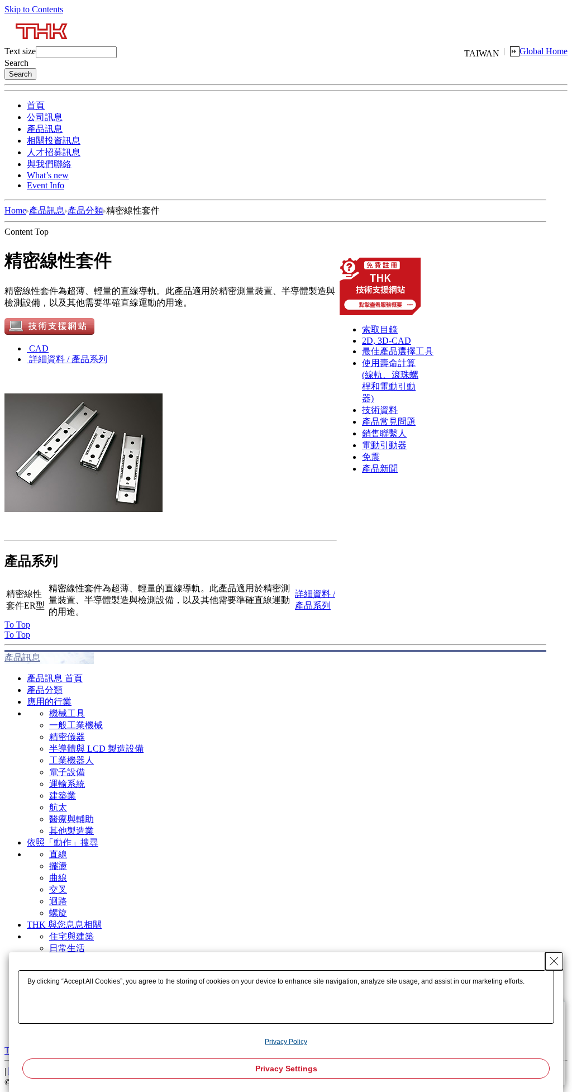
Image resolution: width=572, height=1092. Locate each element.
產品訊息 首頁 (55, 678)
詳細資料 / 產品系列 (68, 359)
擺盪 (58, 866)
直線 (58, 854)
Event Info (45, 185)
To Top (17, 624)
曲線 (58, 877)
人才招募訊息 (53, 152)
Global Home (543, 51)
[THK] (42, 43)
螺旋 (58, 913)
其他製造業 (71, 830)
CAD (39, 348)
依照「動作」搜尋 (62, 842)
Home (15, 210)
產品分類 (85, 210)
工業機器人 (71, 760)
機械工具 (67, 713)
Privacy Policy (286, 1042)
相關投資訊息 (53, 140)
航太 (58, 807)
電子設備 (67, 772)
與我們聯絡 (49, 164)
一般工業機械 (76, 725)
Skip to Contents (33, 9)
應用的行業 (49, 701)
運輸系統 (67, 784)
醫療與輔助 (71, 819)
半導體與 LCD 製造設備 (96, 748)
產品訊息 (45, 129)
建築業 (62, 795)
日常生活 (67, 948)
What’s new (48, 175)
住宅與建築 (71, 936)
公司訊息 (45, 117)
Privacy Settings (286, 1068)
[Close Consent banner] (554, 961)
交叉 (58, 889)
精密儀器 (67, 737)
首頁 (36, 105)
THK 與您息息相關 (64, 924)
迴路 (58, 901)
